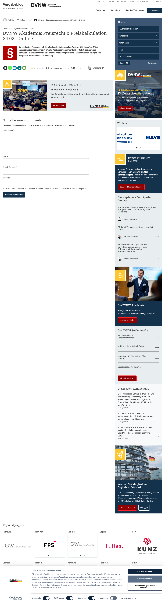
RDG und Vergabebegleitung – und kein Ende (136, 228)
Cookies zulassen (144, 571)
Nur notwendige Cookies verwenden (144, 587)
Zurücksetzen (153, 63)
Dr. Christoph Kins (131, 237)
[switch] (69, 598)
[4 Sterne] (40, 68)
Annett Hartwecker (131, 219)
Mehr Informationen (127, 508)
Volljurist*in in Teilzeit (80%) (131, 346)
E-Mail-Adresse (10, 167)
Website (6, 178)
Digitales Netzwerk (117, 2)
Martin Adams (124, 427)
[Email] (24, 68)
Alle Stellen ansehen (127, 378)
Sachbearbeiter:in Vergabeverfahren (126, 336)
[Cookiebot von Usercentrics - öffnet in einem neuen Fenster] (15, 598)
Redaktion (11, 20)
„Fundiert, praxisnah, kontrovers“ (13, 8)
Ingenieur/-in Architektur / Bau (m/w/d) (132, 357)
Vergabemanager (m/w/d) (129, 367)
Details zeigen (127, 598)
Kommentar (8, 130)
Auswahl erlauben (144, 579)
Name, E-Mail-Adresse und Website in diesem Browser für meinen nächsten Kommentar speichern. (47, 188)
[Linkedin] (15, 68)
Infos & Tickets (58, 105)
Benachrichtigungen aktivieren (131, 187)
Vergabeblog (13, 4)
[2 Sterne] (34, 68)
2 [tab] (140, 148)
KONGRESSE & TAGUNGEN (140, 2)
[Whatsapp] (10, 68)
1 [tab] (137, 148)
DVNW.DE (157, 2)
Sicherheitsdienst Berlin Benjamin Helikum (136, 394)
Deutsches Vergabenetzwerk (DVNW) (18, 28)
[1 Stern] (32, 68)
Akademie (101, 2)
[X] (5, 68)
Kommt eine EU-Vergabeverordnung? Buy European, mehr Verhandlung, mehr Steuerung (137, 209)
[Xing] (19, 68)
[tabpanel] (138, 139)
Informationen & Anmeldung (41, 55)
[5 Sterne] (42, 68)
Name (6, 156)
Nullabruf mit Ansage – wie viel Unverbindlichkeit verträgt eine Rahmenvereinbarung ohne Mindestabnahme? (132, 248)
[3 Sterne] (37, 68)
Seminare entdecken (127, 320)
